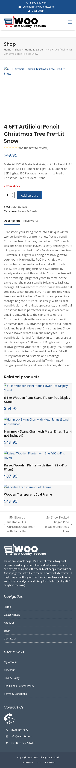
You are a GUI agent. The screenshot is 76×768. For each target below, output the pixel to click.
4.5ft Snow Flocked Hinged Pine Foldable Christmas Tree (55, 524)
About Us (9, 622)
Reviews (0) (30, 221)
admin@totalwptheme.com (38, 6)
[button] (70, 21)
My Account (10, 662)
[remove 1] (12, 196)
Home (7, 606)
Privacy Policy (11, 678)
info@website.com (21, 736)
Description (12, 221)
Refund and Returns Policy (19, 685)
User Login (38, 10)
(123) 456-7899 (19, 729)
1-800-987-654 (38, 2)
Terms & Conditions (15, 693)
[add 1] (12, 193)
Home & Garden (28, 211)
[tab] (12, 220)
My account (27, 762)
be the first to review (33, 148)
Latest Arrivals (12, 614)
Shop (7, 630)
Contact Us (10, 638)
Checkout (9, 670)
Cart (39, 762)
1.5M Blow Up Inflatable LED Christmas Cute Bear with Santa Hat (19, 524)
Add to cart (29, 195)
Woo (30, 757)
